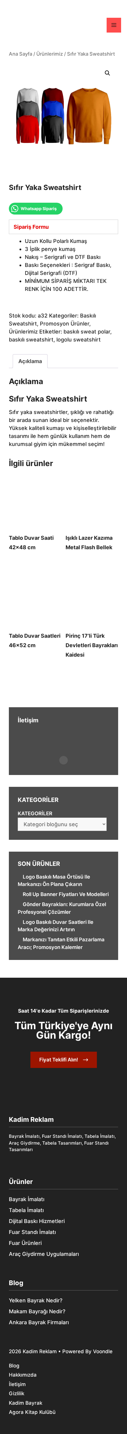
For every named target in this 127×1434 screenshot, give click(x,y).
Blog (16, 1283)
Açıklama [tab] (30, 361)
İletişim (17, 1384)
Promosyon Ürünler (64, 323)
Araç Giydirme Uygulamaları (44, 1254)
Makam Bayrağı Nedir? (37, 1311)
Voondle (103, 1351)
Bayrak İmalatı (26, 1199)
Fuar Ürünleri (25, 1243)
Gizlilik (16, 1393)
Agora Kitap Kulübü (32, 1412)
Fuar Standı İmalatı (32, 1232)
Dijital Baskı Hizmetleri (37, 1221)
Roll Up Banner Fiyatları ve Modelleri (66, 894)
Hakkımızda (23, 1375)
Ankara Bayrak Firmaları (39, 1322)
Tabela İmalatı (26, 1210)
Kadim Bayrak (25, 1403)
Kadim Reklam (40, 1351)
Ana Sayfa (20, 54)
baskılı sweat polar (87, 331)
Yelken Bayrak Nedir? (35, 1300)
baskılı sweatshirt (31, 339)
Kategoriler (35, 813)
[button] (107, 73)
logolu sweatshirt (78, 339)
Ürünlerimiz (49, 54)
